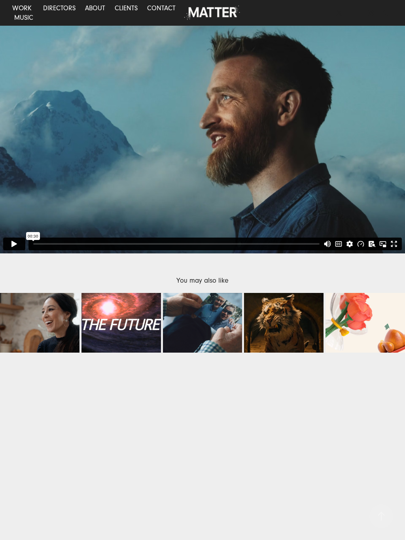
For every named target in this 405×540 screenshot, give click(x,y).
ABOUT (95, 8)
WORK (22, 8)
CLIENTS (126, 8)
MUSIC (23, 17)
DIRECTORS (59, 8)
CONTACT (161, 8)
